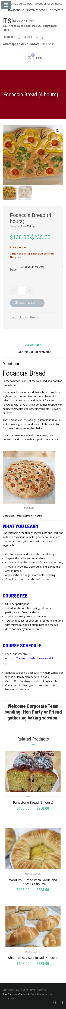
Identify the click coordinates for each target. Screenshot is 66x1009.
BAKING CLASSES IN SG (20, 3)
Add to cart (29, 303)
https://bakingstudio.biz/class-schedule (31, 658)
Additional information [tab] (35, 352)
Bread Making (27, 226)
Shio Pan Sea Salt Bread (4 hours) (33, 958)
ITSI (7, 21)
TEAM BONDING (16, 10)
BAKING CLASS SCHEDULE (48, 3)
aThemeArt (23, 994)
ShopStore (8, 994)
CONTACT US (56, 10)
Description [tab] (33, 345)
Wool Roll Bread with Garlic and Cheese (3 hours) (33, 882)
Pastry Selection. (19, 689)
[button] (57, 131)
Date (13, 269)
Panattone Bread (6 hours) (33, 802)
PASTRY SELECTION (36, 10)
